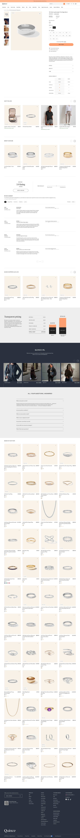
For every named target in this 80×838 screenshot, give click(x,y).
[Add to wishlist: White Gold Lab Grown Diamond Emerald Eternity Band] (19, 502)
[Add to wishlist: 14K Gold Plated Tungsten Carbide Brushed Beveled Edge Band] (74, 146)
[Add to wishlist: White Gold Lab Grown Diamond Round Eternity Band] (74, 700)
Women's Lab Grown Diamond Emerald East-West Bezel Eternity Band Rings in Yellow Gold (29, 608)
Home (30, 798)
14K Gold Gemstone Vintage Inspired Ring (46, 721)
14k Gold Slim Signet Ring (28, 522)
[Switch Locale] (75, 3)
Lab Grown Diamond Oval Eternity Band (64, 636)
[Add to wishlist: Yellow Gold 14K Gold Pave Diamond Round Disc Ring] (55, 671)
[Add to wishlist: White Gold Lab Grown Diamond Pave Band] (55, 586)
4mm (51, 27)
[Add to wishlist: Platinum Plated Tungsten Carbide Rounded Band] (37, 146)
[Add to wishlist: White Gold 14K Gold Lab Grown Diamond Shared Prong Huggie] (74, 728)
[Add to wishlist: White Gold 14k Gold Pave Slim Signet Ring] (74, 445)
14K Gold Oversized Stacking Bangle (47, 777)
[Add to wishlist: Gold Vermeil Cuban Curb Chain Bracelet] (55, 445)
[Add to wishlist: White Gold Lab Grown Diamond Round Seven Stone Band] (55, 615)
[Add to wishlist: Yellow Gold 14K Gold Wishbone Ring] (74, 473)
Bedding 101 (43, 814)
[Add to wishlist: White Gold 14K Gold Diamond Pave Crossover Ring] (55, 530)
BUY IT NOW (19, 382)
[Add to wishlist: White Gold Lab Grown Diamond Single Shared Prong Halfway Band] (74, 502)
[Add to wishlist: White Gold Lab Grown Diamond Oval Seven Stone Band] (37, 728)
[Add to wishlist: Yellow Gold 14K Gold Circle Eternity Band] (37, 473)
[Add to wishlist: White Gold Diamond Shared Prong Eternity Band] (19, 671)
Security (54, 805)
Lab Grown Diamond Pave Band (47, 607)
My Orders (55, 798)
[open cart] (73, 3)
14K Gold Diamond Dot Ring (28, 297)
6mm (54, 27)
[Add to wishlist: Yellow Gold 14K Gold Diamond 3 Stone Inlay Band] (37, 445)
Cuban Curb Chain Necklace (46, 522)
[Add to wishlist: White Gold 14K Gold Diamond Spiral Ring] (74, 643)
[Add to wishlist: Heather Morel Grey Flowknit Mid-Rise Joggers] (74, 106)
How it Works (43, 798)
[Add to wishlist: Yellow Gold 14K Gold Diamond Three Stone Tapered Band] (55, 473)
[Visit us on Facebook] (66, 799)
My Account (55, 794)
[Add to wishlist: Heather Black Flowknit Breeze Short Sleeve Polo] (55, 106)
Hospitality (55, 820)
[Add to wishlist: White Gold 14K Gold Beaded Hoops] (55, 728)
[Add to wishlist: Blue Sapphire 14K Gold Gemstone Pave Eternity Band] (19, 558)
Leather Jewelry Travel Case (10, 126)
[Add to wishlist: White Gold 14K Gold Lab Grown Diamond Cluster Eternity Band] (55, 558)
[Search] (64, 4)
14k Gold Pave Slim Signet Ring (65, 465)
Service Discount (43, 819)
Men (29, 794)
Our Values (43, 800)
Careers (42, 817)
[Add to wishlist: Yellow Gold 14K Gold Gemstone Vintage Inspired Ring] (55, 700)
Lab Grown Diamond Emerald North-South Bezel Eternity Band (65, 608)
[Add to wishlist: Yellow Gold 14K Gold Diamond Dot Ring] (37, 277)
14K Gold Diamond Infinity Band (29, 663)
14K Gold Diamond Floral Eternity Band (64, 551)
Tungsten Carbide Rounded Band (28, 167)
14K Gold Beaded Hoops (46, 748)
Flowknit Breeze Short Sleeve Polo (47, 127)
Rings (8, 10)
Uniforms (54, 823)
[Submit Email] (20, 796)
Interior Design (55, 816)
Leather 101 (43, 810)
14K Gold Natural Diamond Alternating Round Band (64, 580)
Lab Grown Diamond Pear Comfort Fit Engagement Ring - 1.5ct (64, 693)
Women (30, 796)
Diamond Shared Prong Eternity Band (9, 298)
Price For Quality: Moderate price (50, 248)
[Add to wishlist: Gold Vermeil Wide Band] (37, 558)
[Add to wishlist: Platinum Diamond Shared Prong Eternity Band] (18, 277)
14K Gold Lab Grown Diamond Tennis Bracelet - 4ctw (8, 777)
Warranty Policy (55, 803)
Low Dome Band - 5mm (9, 166)
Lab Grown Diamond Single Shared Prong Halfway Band (65, 523)
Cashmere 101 (43, 807)
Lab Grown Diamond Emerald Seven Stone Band (10, 636)
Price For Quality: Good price (50, 207)
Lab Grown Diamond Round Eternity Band (64, 721)
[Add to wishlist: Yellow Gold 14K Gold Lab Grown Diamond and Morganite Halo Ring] (19, 728)
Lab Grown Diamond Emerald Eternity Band (10, 523)
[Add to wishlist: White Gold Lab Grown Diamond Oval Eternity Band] (74, 615)
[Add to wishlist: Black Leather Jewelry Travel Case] (18, 106)
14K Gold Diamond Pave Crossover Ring (46, 551)
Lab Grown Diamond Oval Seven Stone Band (28, 749)
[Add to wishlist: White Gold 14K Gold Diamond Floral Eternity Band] (74, 530)
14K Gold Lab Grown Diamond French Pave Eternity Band (29, 636)
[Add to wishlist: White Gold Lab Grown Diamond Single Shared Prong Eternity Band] (19, 530)
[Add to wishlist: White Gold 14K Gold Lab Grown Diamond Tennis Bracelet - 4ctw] (19, 756)
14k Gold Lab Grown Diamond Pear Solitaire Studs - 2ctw (47, 298)
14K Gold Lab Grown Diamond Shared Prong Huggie (65, 749)
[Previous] (71, 101)
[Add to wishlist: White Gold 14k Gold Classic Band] (37, 106)
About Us (42, 794)
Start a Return (55, 800)
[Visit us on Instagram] (68, 799)
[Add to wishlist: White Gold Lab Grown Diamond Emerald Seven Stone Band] (19, 615)
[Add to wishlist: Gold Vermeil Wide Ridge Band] (37, 671)
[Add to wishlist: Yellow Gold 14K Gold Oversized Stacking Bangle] (55, 756)
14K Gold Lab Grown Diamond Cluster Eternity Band (47, 580)
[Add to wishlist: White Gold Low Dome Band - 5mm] (18, 146)
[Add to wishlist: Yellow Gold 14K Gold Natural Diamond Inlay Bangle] (74, 756)
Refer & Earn (43, 796)
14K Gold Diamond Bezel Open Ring (10, 608)
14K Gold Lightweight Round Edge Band (47, 167)
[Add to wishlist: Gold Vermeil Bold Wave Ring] (37, 530)
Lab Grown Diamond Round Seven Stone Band (46, 636)
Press (42, 805)
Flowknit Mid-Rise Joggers (64, 126)
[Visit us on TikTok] (70, 799)
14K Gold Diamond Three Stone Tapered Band (47, 495)
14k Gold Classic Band (27, 126)
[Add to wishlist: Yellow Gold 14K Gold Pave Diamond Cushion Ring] (55, 643)
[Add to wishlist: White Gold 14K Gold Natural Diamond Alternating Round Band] (74, 558)
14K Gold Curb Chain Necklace (10, 720)
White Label (55, 818)
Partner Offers (31, 803)
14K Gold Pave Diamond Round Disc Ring (47, 693)
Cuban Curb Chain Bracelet (46, 465)
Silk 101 (42, 812)
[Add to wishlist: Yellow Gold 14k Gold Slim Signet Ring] (37, 502)
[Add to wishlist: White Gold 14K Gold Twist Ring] (19, 473)
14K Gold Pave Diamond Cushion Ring (46, 664)
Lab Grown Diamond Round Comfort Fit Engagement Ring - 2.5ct (29, 777)
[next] (75, 101)
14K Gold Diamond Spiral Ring (65, 663)
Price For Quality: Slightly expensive (51, 221)
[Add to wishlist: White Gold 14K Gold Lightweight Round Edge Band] (55, 146)
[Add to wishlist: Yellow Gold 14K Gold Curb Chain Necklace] (19, 700)
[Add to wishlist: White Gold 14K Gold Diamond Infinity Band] (37, 643)
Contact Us (55, 807)
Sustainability (43, 803)
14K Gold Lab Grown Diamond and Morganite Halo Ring (10, 749)
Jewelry (5, 10)
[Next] (42, 261)
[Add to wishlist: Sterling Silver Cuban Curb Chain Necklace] (55, 502)
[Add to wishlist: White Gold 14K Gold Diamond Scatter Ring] (19, 643)
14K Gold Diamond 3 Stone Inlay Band (29, 466)
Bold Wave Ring (26, 550)
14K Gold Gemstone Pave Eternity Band (9, 580)
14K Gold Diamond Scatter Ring (10, 663)
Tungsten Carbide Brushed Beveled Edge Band (64, 167)
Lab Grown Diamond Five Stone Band (29, 721)
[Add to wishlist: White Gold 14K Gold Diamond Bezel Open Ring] (19, 586)
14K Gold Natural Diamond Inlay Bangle (64, 777)
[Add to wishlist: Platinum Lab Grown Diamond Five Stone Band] (37, 700)
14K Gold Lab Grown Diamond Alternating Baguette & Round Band (10, 466)
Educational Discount (44, 821)
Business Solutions (56, 813)
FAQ (54, 796)
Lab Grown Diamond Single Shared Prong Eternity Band (10, 551)
